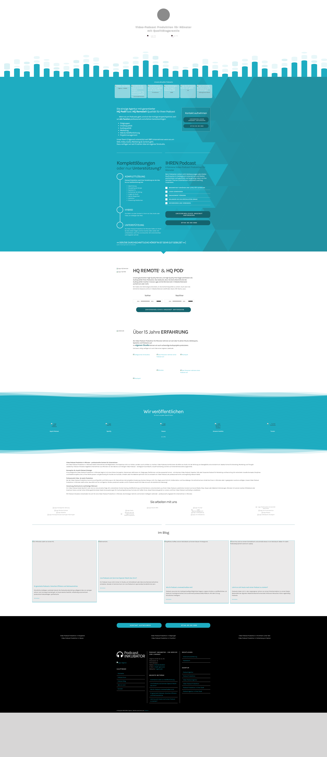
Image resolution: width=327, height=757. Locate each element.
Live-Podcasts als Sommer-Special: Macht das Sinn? (118, 578)
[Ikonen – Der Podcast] (122, 86)
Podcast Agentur (188, 672)
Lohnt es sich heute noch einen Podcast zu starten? (250, 587)
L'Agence (146, 710)
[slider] (159, 301)
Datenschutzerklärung (190, 656)
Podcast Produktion (189, 676)
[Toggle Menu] (316, 3)
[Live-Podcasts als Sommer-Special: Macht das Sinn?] (130, 557)
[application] (147, 301)
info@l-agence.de (159, 667)
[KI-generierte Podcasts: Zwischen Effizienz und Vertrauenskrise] (64, 561)
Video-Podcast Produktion (191, 683)
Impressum (186, 660)
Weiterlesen (36, 598)
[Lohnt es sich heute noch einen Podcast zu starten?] (262, 562)
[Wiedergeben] (135, 301)
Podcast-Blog (122, 681)
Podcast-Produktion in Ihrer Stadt (193, 687)
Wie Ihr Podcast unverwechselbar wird (179, 587)
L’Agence (130, 139)
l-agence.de (158, 669)
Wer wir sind (121, 685)
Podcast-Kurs (122, 677)
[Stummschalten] (155, 301)
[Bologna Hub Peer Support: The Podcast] (171, 86)
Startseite (121, 673)
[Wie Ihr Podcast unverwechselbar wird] (196, 562)
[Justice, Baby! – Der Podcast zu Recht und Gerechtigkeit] (204, 86)
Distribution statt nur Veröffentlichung (162, 679)
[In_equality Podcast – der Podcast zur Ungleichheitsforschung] (139, 86)
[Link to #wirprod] (163, 15)
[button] (187, 188)
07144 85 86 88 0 (159, 665)
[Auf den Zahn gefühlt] (188, 86)
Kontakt (120, 689)
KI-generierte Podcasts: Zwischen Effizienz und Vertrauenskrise (56, 586)
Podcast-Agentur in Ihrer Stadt (192, 691)
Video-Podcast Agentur (190, 680)
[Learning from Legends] (155, 86)
